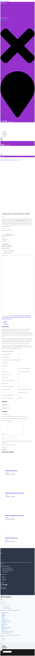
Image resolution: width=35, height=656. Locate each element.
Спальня (3, 318)
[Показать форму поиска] (1, 140)
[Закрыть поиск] (1, 650)
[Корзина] (1, 138)
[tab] (18, 321)
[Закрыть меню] (0, 643)
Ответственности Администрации (7, 570)
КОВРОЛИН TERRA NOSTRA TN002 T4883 (14, 493)
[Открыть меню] (1, 155)
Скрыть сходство (6, 606)
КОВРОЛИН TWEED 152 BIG (11, 470)
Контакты (4, 136)
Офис (26, 317)
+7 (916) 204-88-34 (3, 588)
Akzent (12, 315)
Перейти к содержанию (4, 1)
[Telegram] (2, 585)
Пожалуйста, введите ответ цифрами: (9, 444)
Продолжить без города (3, 20)
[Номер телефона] (6, 585)
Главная (4, 131)
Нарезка (23, 317)
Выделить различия (6, 608)
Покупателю (5, 134)
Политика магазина (5, 571)
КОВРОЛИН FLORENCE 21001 (11, 538)
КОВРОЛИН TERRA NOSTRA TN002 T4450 (14, 515)
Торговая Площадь (8, 318)
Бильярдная (16, 315)
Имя (3, 436)
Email (3, 438)
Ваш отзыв (4, 433)
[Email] (1, 585)
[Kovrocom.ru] (7, 129)
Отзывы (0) (6, 323)
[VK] (4, 585)
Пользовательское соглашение (7, 569)
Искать (1, 651)
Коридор (20, 317)
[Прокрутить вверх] (1, 639)
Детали (5, 322)
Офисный (29, 317)
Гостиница (20, 315)
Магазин (4, 133)
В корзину (5, 244)
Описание (5, 321)
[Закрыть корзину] (1, 599)
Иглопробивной (26, 315)
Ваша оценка (4, 420)
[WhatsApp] (5, 585)
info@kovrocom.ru (3, 587)
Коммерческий (15, 317)
